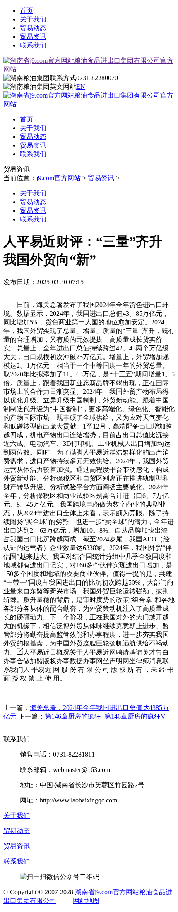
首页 (26, 10)
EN (80, 86)
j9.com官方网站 (58, 177)
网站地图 (86, 900)
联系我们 (33, 45)
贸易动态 (33, 27)
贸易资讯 (33, 36)
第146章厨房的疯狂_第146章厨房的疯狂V (105, 716)
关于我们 (33, 19)
